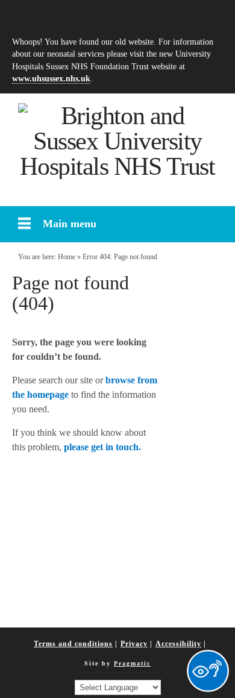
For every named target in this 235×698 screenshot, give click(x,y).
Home (66, 257)
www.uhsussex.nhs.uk (51, 78)
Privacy (134, 644)
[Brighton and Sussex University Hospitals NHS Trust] (117, 141)
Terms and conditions (73, 644)
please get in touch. (102, 447)
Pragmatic (132, 663)
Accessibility (178, 644)
